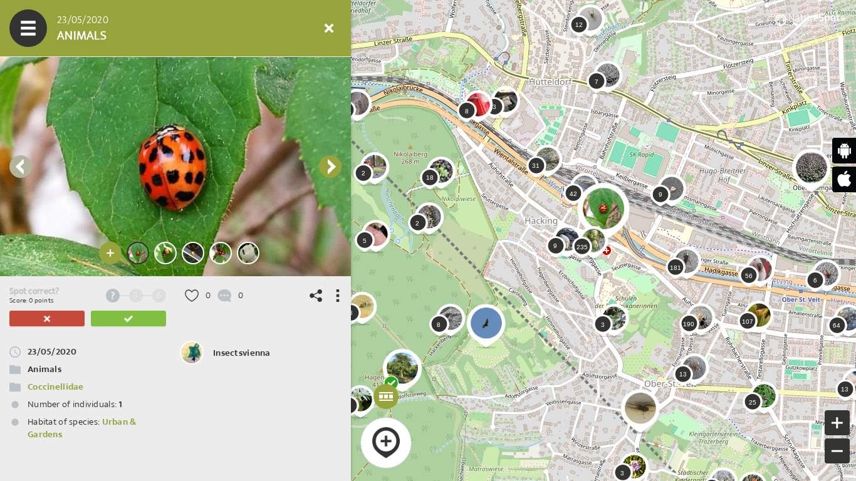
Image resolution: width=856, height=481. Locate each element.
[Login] (291, 28)
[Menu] (28, 28)
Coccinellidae (56, 387)
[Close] (329, 28)
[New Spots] (65, 28)
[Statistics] (141, 28)
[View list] (103, 28)
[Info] (253, 28)
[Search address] (216, 28)
